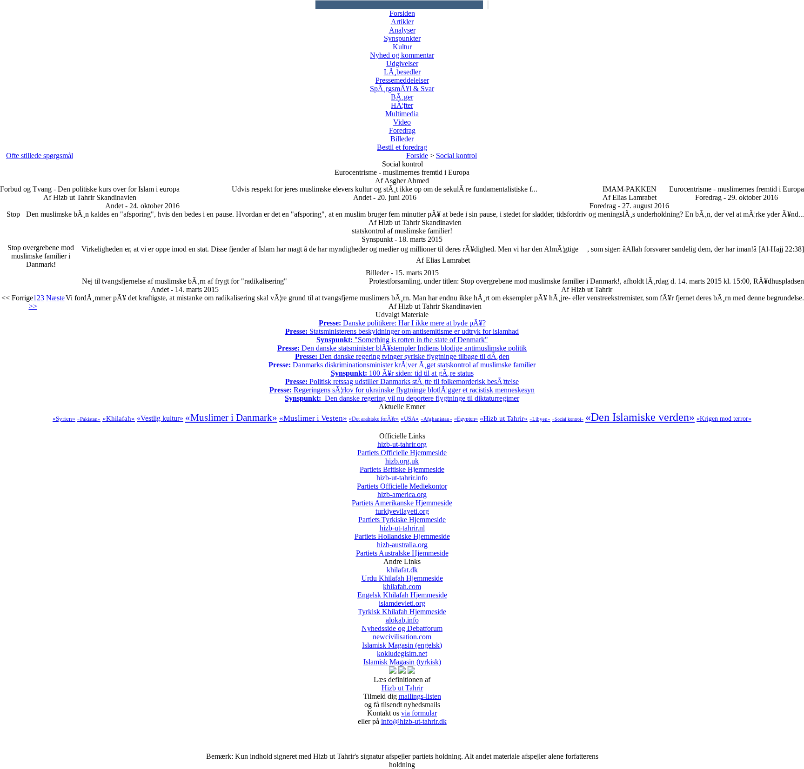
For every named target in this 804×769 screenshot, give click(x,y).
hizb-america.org (402, 499)
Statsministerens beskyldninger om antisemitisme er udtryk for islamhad (402, 331)
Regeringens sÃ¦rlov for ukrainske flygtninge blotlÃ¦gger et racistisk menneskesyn (402, 390)
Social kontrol (456, 155)
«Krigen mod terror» (724, 418)
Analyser (402, 30)
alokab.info (402, 624)
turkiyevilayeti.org (402, 515)
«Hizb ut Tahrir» (504, 418)
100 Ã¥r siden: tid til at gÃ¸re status (402, 373)
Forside (417, 155)
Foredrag (402, 130)
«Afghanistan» (436, 419)
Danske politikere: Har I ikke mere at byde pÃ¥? (402, 323)
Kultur (402, 47)
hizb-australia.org (402, 549)
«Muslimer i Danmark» (231, 417)
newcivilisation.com (402, 641)
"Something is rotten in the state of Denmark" (402, 340)
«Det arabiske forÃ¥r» (374, 419)
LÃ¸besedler (402, 72)
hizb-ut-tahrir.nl (402, 532)
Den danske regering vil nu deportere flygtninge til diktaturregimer (402, 398)
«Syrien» (64, 418)
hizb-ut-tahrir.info (402, 482)
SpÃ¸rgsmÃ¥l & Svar (402, 89)
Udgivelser (402, 63)
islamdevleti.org (402, 607)
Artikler (402, 22)
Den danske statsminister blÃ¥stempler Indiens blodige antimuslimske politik (402, 348)
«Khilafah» (118, 418)
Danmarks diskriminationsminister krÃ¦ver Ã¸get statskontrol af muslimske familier (402, 365)
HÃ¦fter (402, 105)
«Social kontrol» (567, 419)
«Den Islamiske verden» (640, 417)
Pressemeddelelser (402, 80)
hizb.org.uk (402, 465)
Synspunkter (402, 38)
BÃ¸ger (402, 97)
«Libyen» (539, 419)
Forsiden (402, 13)
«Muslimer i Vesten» (313, 418)
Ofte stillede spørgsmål (39, 155)
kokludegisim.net (402, 658)
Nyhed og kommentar (402, 55)
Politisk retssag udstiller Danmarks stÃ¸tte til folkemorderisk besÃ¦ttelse (402, 381)
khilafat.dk (402, 574)
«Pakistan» (88, 419)
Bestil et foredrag (402, 147)
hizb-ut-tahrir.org (402, 448)
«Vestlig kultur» (160, 418)
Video (402, 122)
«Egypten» (466, 419)
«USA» (410, 418)
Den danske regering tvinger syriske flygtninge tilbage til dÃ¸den (402, 356)
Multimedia (402, 114)
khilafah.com (402, 591)
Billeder (402, 139)
